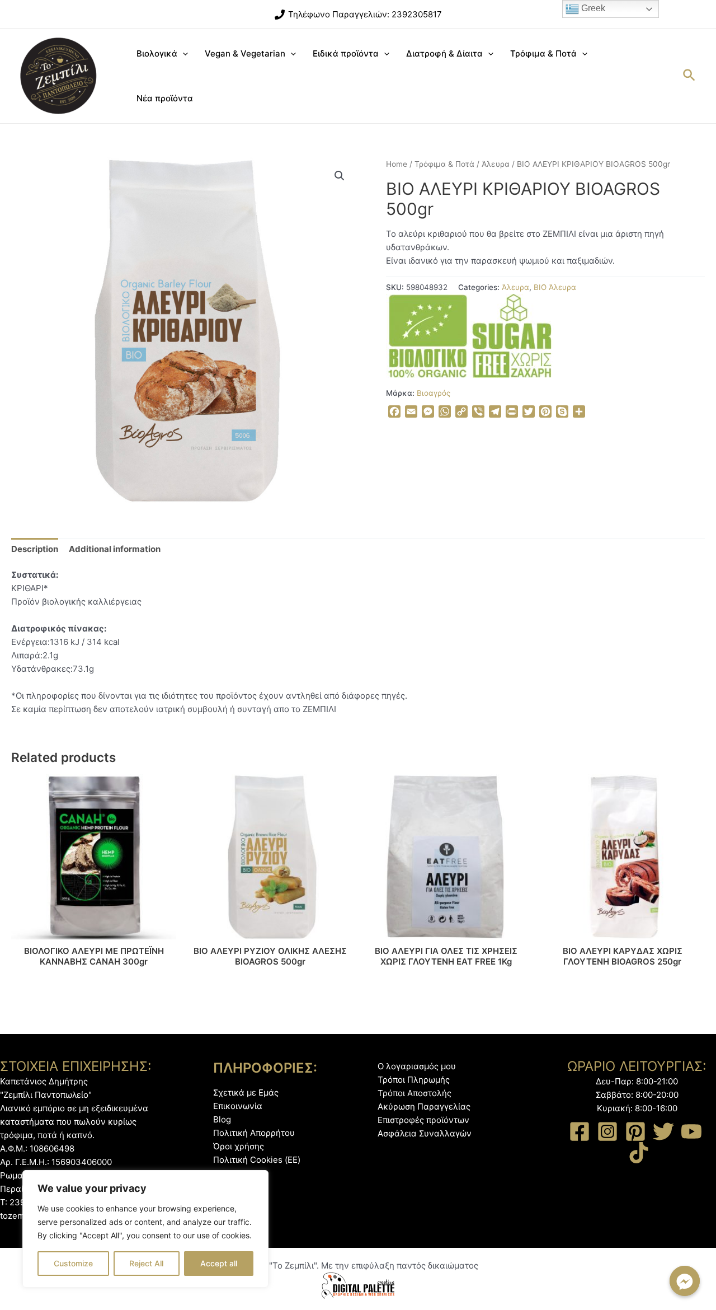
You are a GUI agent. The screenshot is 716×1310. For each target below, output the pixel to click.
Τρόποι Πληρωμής (414, 1079)
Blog (222, 1119)
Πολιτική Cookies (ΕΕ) (256, 1159)
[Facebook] (579, 1131)
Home (396, 164)
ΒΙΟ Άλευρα (555, 287)
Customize (73, 1263)
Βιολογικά (156, 53)
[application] (182, 53)
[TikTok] (638, 1152)
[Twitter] (663, 1131)
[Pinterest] (635, 1131)
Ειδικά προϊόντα (346, 53)
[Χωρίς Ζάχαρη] (512, 336)
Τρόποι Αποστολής (414, 1093)
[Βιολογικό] (428, 336)
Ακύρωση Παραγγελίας (424, 1106)
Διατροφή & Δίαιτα (444, 53)
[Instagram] (607, 1131)
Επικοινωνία (237, 1106)
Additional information (115, 549)
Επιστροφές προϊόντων (423, 1120)
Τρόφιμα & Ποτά (543, 53)
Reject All (146, 1263)
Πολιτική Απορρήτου (254, 1132)
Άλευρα (496, 164)
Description (34, 549)
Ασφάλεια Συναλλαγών (425, 1133)
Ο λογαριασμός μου (417, 1066)
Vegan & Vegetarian (245, 53)
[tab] (34, 549)
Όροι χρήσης (238, 1146)
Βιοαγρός (433, 393)
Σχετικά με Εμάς (246, 1092)
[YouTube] (691, 1131)
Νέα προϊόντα (164, 98)
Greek (592, 8)
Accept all (218, 1263)
